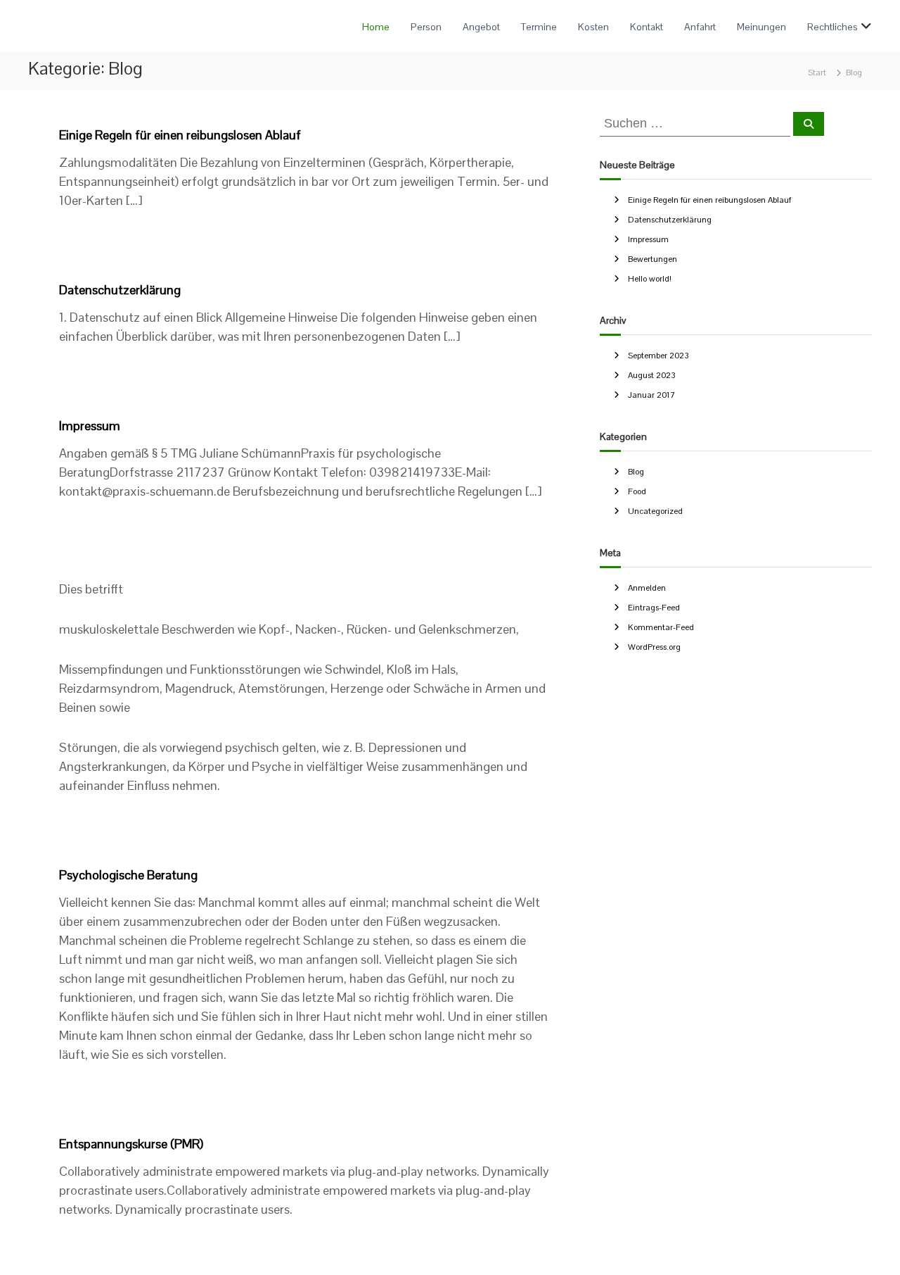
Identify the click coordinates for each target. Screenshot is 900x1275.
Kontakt (646, 26)
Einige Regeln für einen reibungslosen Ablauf (180, 135)
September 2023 (658, 355)
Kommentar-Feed (661, 627)
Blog (636, 471)
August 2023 (652, 375)
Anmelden (647, 587)
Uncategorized (655, 511)
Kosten (593, 26)
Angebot (481, 26)
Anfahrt (700, 26)
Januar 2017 (651, 395)
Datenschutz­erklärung (120, 290)
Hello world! (649, 278)
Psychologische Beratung (128, 875)
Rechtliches (832, 26)
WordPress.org (654, 647)
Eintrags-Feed (654, 607)
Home (376, 26)
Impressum (89, 425)
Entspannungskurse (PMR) (131, 1144)
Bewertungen (652, 259)
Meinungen (761, 26)
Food (637, 491)
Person (426, 26)
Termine (539, 26)
